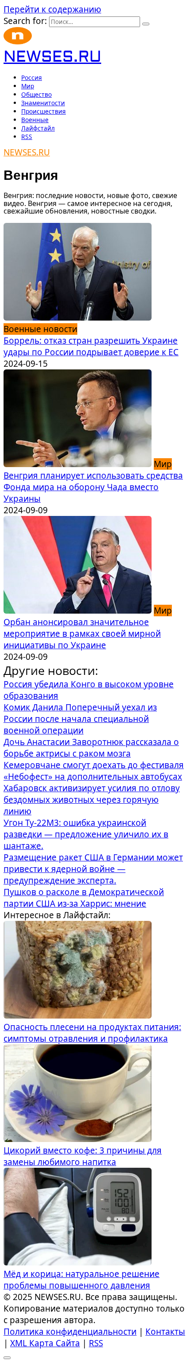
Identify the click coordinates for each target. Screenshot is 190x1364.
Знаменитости (43, 103)
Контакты (165, 1331)
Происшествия (43, 111)
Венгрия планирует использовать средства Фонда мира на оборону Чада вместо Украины (93, 487)
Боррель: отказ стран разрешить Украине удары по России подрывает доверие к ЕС (91, 346)
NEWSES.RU (52, 57)
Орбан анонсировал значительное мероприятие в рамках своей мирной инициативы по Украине (82, 633)
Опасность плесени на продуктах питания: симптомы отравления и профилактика (92, 1032)
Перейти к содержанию (52, 9)
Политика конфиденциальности (70, 1331)
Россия (31, 77)
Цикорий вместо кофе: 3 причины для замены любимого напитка (83, 1156)
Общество (36, 94)
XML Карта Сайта (45, 1343)
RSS (26, 136)
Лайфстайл (38, 128)
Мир (27, 86)
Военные (35, 119)
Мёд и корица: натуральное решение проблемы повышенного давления (82, 1279)
